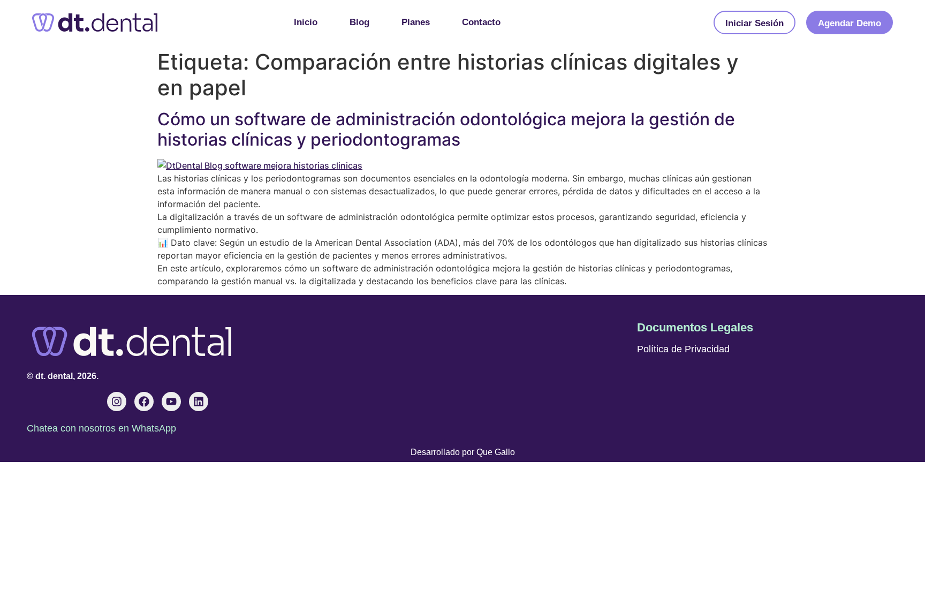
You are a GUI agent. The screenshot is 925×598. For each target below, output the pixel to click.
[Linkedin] (198, 401)
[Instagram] (116, 401)
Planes (415, 22)
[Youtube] (171, 401)
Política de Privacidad (683, 349)
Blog (359, 22)
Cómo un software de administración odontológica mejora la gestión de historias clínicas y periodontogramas (446, 129)
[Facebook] (144, 401)
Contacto (481, 22)
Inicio (305, 22)
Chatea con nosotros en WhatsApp (101, 428)
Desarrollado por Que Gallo (463, 452)
